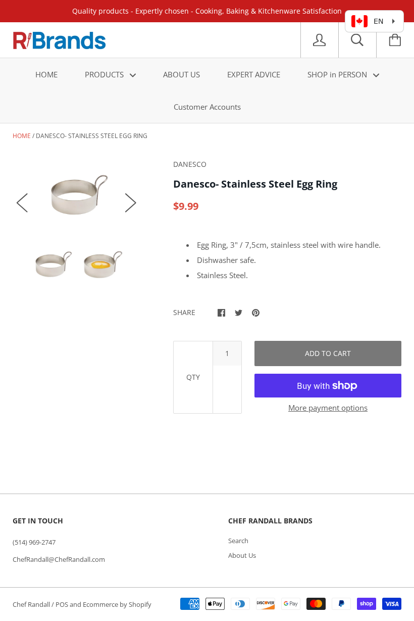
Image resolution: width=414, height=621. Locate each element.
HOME (46, 74)
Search (238, 540)
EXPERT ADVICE (253, 74)
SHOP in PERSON (338, 74)
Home (22, 135)
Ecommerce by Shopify (117, 604)
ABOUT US (181, 74)
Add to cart (328, 353)
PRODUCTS (105, 74)
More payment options (328, 408)
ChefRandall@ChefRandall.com (59, 559)
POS (62, 604)
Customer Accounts (207, 107)
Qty (193, 377)
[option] (76, 192)
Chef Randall (32, 604)
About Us (242, 555)
